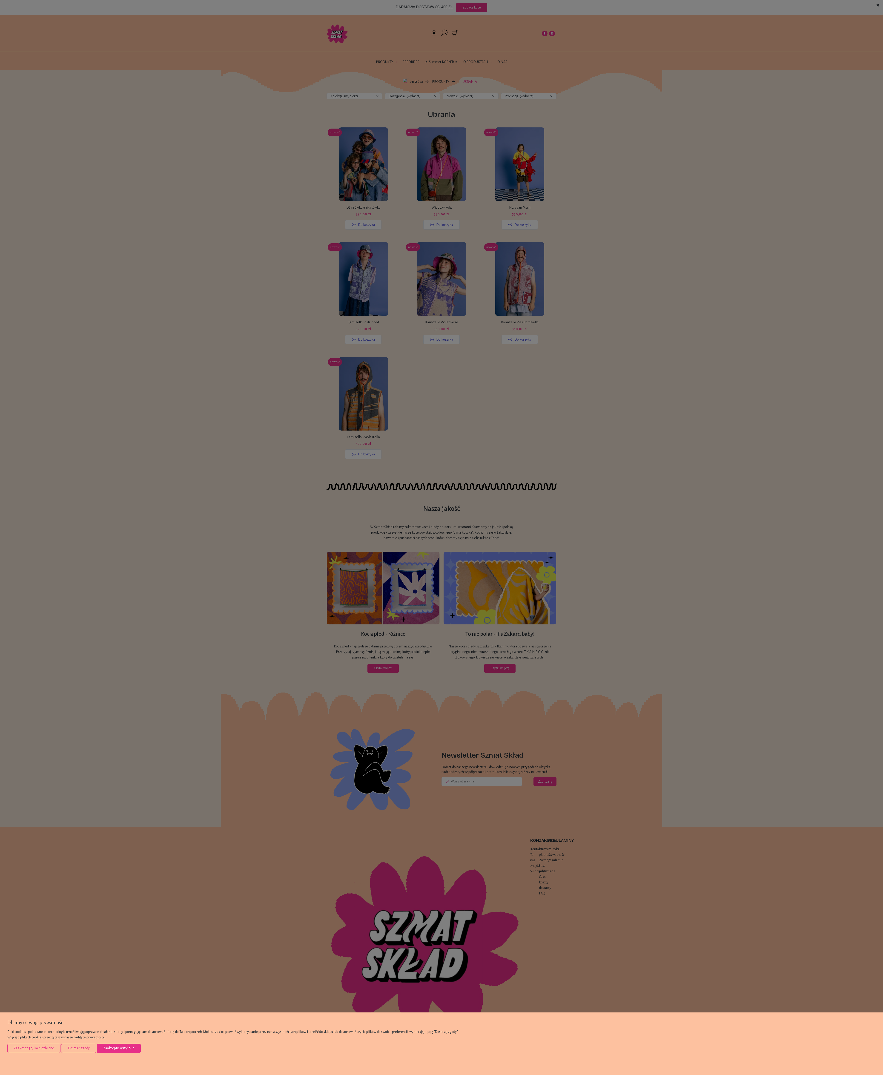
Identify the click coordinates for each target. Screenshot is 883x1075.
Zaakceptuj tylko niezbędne (34, 1048)
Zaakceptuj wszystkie (118, 1048)
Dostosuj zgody (79, 1048)
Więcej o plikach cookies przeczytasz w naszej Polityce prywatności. (56, 1037)
